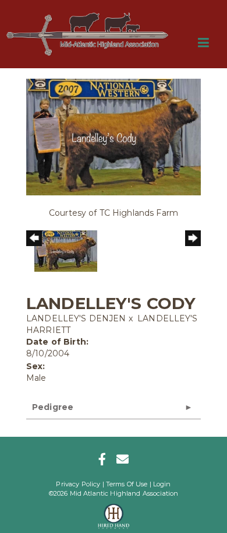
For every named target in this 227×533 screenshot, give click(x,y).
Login (162, 484)
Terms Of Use (127, 484)
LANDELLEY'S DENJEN (76, 318)
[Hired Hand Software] (114, 512)
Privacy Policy (78, 484)
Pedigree (52, 407)
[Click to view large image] (113, 136)
